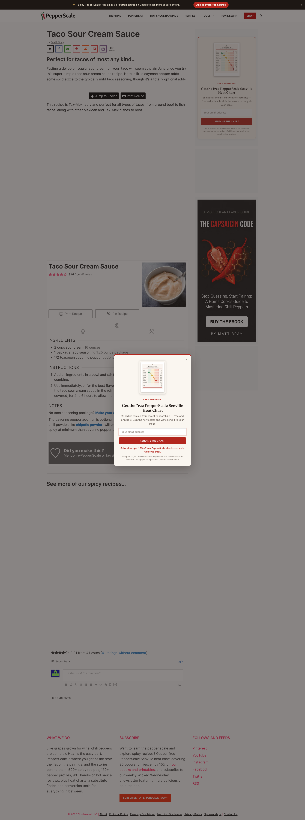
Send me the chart (152, 440)
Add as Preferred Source (211, 4)
